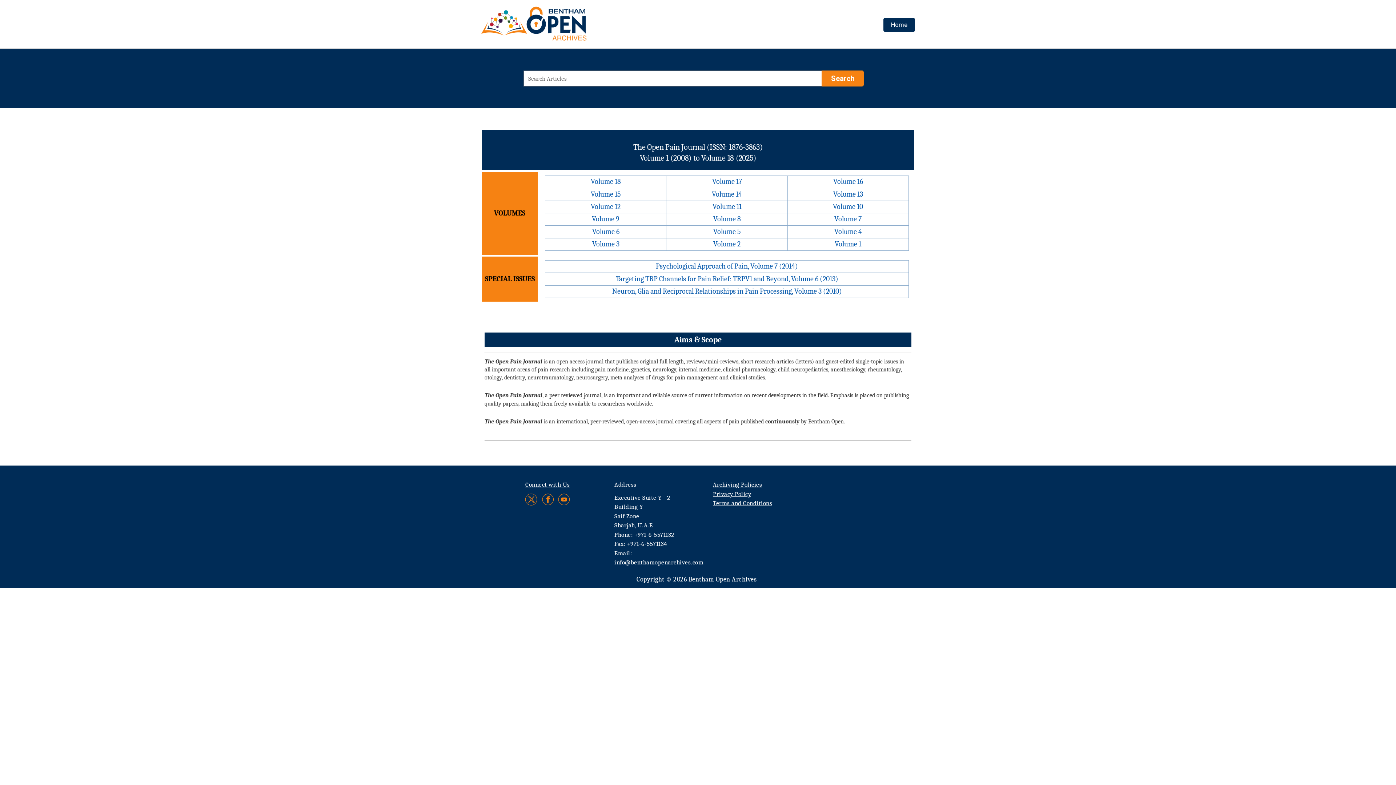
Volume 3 (605, 244)
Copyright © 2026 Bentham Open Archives (697, 579)
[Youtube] (564, 499)
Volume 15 (606, 194)
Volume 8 (727, 219)
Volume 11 (727, 206)
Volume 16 (848, 181)
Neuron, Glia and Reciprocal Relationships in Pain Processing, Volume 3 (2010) (727, 291)
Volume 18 (606, 181)
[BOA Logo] (555, 26)
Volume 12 (606, 206)
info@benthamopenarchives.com (658, 562)
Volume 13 (848, 194)
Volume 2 (727, 244)
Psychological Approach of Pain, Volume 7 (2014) (727, 266)
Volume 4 (848, 232)
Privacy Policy (732, 494)
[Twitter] (531, 499)
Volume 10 (848, 206)
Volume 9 (605, 219)
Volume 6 (605, 232)
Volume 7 (848, 219)
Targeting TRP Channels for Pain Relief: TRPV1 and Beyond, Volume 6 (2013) (727, 279)
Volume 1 (848, 244)
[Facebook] (548, 499)
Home (899, 24)
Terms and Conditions (742, 503)
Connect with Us (547, 484)
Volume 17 (727, 181)
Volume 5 (727, 232)
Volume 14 (727, 194)
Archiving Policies (737, 484)
